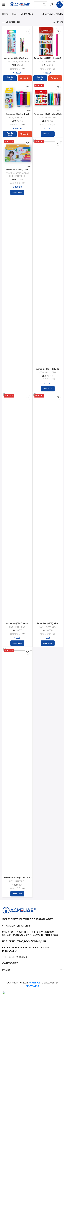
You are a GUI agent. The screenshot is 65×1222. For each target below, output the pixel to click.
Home (5, 14)
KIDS (14, 14)
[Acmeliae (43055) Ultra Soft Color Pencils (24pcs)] (47, 97)
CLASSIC (17, 173)
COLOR (8, 62)
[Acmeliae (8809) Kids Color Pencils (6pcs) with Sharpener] (17, 761)
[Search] (44, 4)
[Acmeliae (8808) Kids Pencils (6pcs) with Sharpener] (47, 507)
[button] (10, 78)
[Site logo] (20, 4)
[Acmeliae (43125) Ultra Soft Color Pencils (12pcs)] (47, 41)
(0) (23, 69)
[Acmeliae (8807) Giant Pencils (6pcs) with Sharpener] (17, 507)
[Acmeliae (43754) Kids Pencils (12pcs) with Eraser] (47, 252)
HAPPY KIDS (23, 62)
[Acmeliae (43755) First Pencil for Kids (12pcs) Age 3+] (17, 97)
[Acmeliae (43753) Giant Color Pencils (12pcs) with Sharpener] (17, 153)
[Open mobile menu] (4, 5)
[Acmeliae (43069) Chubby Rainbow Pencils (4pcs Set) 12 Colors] (17, 41)
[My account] (52, 5)
